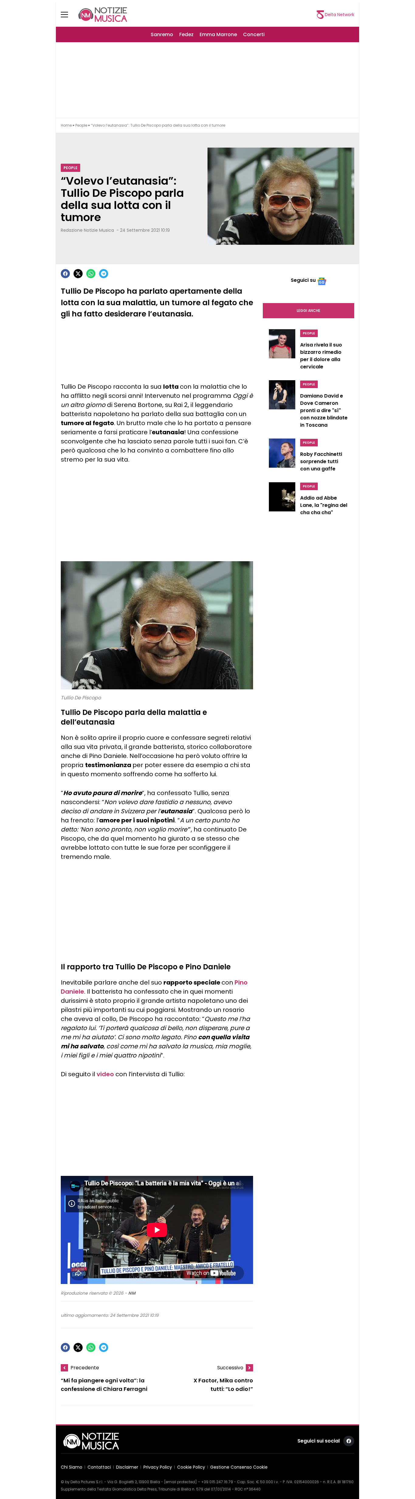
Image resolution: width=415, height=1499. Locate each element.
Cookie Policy (191, 1467)
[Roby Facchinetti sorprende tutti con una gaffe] (282, 457)
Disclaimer (127, 1467)
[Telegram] (103, 273)
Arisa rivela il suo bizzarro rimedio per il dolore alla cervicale (321, 355)
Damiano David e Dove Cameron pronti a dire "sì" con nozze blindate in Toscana (324, 410)
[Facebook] (65, 273)
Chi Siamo (71, 1467)
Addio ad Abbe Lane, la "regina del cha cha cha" (323, 505)
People (81, 125)
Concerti (254, 34)
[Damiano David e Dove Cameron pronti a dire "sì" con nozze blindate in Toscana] (282, 405)
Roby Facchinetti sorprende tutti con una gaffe (321, 461)
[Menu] (68, 14)
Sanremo (162, 34)
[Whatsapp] (90, 273)
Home (66, 125)
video (105, 1074)
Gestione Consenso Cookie (239, 1467)
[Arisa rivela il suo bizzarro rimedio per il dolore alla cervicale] (282, 351)
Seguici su (303, 280)
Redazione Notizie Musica (87, 230)
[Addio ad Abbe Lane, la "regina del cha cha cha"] (282, 500)
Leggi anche (308, 310)
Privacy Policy (157, 1467)
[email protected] (180, 1481)
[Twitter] (78, 273)
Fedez (186, 34)
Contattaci (99, 1467)
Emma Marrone (218, 34)
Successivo (230, 1367)
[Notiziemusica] (102, 14)
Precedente (84, 1367)
